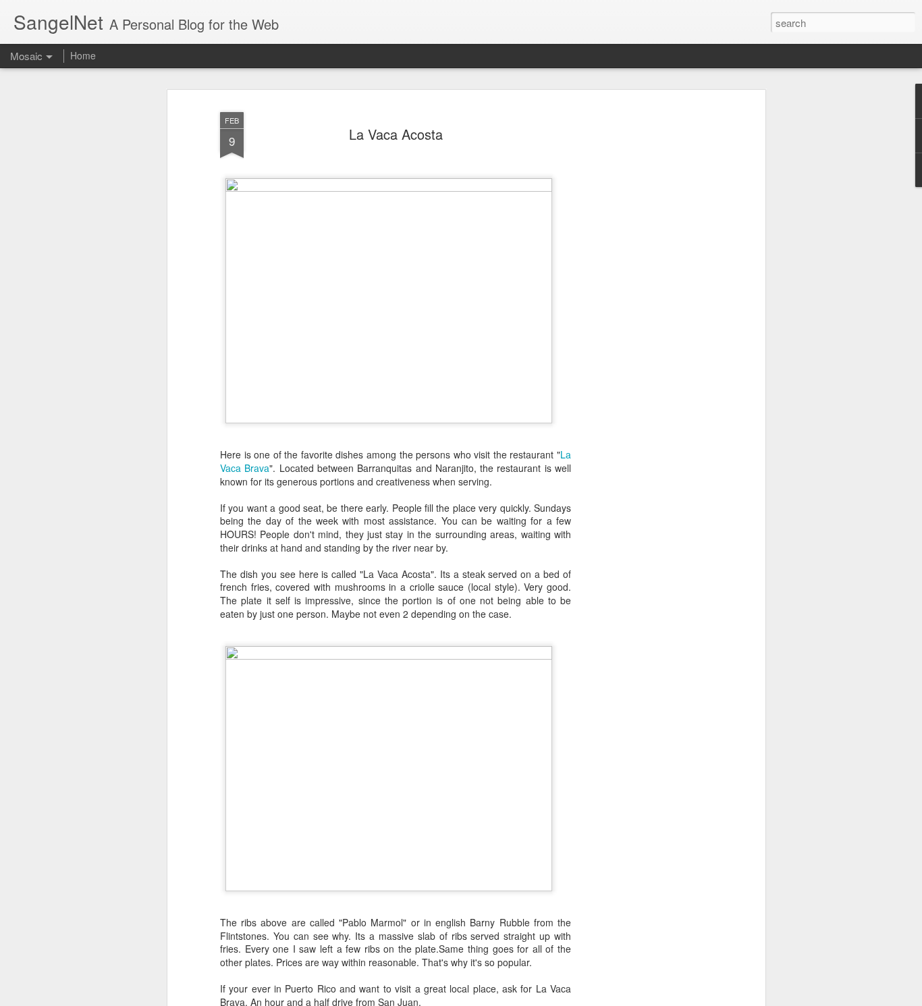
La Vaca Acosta (396, 134)
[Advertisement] (645, 318)
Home (83, 55)
